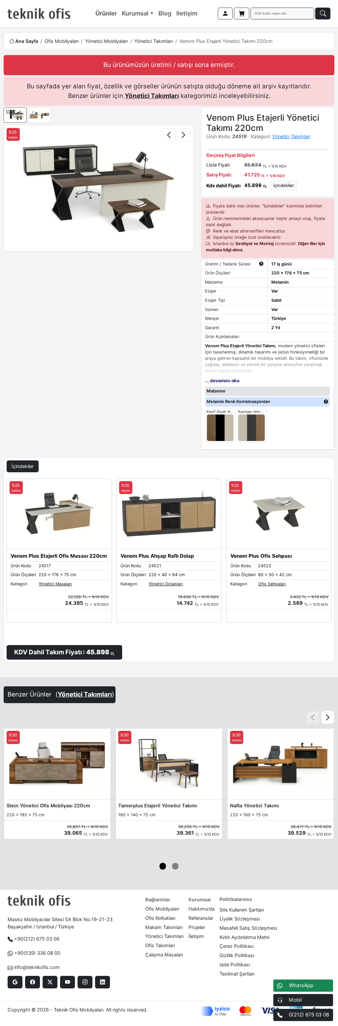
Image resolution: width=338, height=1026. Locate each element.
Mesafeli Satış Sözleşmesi (248, 928)
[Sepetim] (241, 13)
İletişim (196, 936)
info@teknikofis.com (37, 967)
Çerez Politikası (237, 946)
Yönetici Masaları (55, 583)
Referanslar (200, 918)
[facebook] (32, 982)
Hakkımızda (201, 909)
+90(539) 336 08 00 (37, 953)
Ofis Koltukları (160, 918)
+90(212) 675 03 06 (36, 939)
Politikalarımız (236, 899)
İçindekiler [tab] (23, 466)
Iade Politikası (235, 964)
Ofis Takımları (160, 945)
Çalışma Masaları (164, 954)
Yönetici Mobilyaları (106, 41)
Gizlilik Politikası (237, 955)
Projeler (196, 927)
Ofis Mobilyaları (62, 41)
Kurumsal (135, 13)
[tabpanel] (169, 569)
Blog (164, 13)
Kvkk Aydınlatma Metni (244, 937)
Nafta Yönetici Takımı (254, 805)
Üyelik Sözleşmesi (240, 918)
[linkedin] (102, 982)
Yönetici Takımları (153, 41)
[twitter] (50, 982)
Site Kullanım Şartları (242, 910)
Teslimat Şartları (237, 974)
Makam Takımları (164, 927)
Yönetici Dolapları (166, 583)
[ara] (322, 13)
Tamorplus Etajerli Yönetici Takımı (157, 805)
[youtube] (67, 982)
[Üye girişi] (225, 13)
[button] (327, 717)
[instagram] (85, 982)
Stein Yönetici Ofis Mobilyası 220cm (48, 805)
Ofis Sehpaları (272, 583)
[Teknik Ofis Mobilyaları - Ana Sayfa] (39, 13)
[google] (15, 982)
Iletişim (186, 13)
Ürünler (106, 13)
